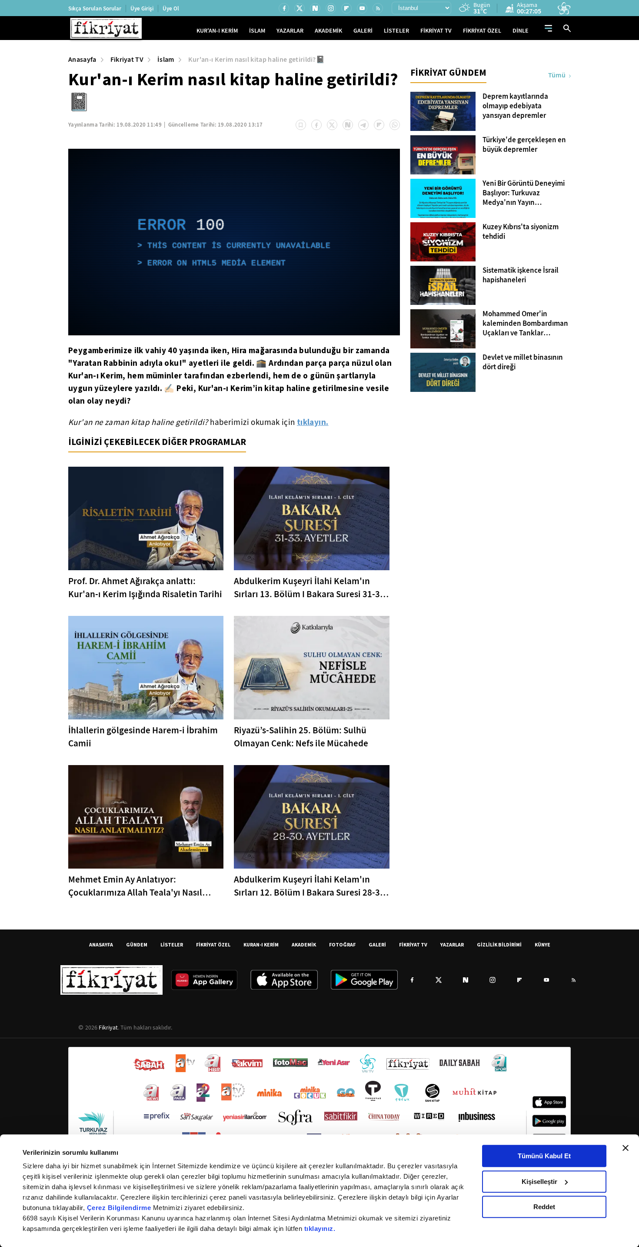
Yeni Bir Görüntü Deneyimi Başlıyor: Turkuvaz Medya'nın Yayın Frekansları (524, 193)
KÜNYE (542, 944)
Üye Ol (171, 8)
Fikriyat (108, 1027)
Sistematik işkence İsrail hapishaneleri (521, 275)
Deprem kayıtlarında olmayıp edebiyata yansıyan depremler (515, 106)
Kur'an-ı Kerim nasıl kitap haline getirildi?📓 (256, 59)
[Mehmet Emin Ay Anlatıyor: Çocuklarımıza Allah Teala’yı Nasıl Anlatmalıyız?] (145, 817)
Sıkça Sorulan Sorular (94, 8)
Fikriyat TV (127, 59)
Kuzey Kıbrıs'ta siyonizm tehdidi (521, 231)
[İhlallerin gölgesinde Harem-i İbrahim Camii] (145, 667)
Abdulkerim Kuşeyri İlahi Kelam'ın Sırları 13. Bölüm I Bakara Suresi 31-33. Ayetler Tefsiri (310, 588)
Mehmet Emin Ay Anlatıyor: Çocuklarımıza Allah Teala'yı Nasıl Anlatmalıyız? (135, 886)
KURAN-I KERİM (261, 944)
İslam (165, 59)
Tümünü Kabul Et (544, 1156)
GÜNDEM (136, 944)
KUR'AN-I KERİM (217, 31)
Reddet (544, 1206)
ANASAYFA (101, 944)
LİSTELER (396, 31)
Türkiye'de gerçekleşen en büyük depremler (524, 144)
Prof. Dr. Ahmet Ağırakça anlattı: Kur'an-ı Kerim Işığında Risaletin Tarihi (145, 587)
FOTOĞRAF (342, 944)
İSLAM (257, 31)
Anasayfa (82, 59)
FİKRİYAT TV (436, 31)
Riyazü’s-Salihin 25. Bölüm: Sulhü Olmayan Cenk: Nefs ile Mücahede (301, 736)
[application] (234, 242)
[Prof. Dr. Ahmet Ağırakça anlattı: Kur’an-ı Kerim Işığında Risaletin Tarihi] (145, 518)
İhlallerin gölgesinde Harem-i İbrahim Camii (143, 736)
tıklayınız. (320, 1228)
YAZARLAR (289, 31)
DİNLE (521, 31)
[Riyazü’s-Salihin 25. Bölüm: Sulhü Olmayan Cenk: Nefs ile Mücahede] (311, 667)
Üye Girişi (141, 8)
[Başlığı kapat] (625, 1148)
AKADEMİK (328, 31)
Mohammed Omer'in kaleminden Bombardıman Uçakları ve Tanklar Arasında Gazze (525, 323)
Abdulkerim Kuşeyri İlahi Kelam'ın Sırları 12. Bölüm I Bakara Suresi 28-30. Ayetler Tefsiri (310, 886)
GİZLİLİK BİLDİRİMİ (499, 944)
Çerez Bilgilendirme (120, 1207)
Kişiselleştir (539, 1181)
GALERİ (363, 31)
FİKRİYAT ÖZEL (482, 31)
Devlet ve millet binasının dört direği (523, 362)
